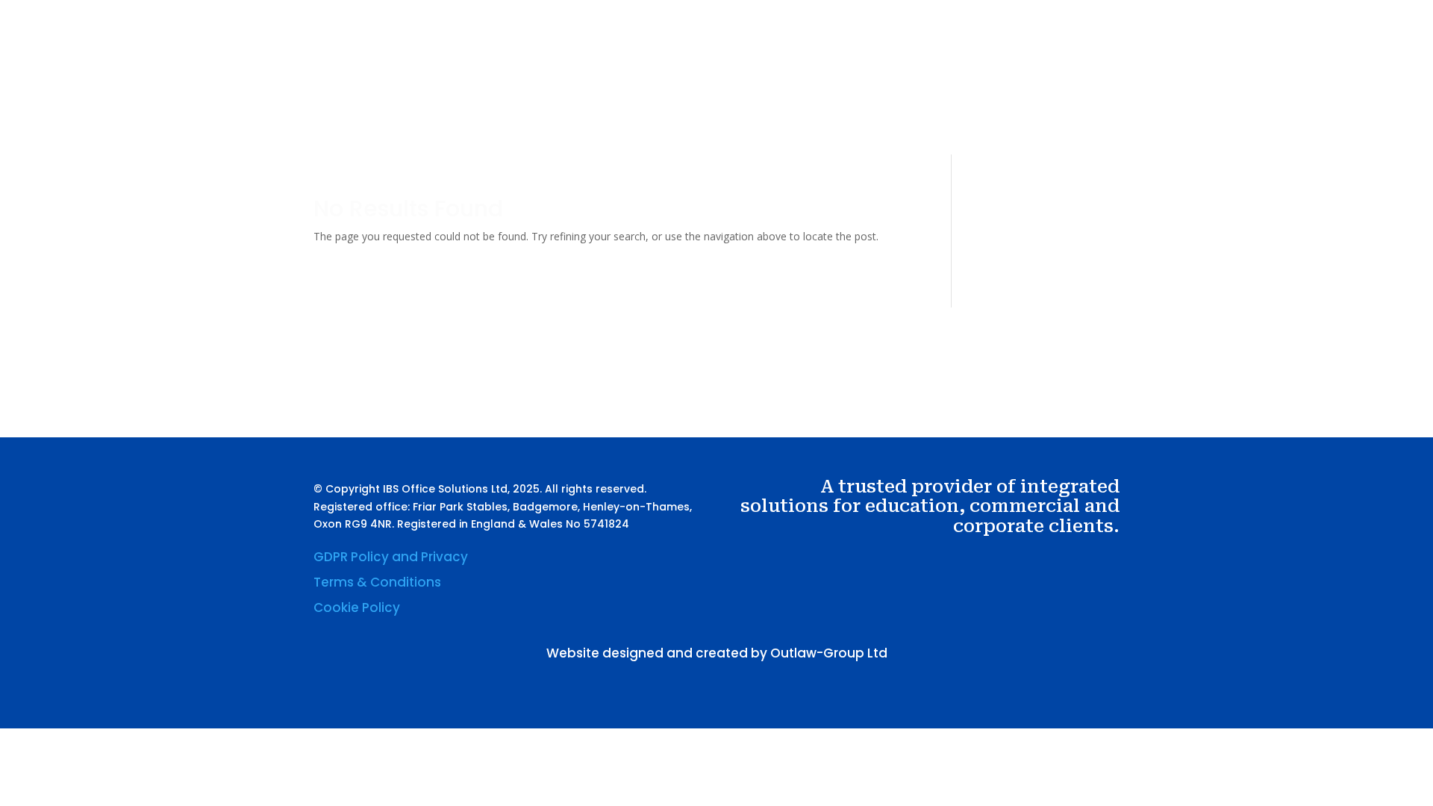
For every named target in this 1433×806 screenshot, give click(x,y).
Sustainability (903, 91)
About (758, 91)
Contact (979, 91)
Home (709, 91)
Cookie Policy (356, 607)
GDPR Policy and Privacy (390, 557)
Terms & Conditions (377, 582)
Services (813, 91)
